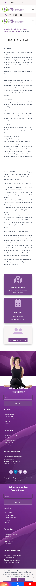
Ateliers (7, 421)
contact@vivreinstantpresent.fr (13, 456)
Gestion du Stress (10, 440)
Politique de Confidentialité (20, 478)
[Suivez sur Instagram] (20, 472)
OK (13, 579)
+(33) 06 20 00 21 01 (16, 2)
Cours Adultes (9, 414)
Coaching (8, 445)
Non (20, 579)
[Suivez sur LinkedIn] (16, 472)
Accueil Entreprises (11, 435)
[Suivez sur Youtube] (25, 472)
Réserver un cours (18, 340)
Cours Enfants (9, 416)
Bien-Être (8, 438)
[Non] (34, 577)
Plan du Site (18, 481)
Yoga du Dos (9, 442)
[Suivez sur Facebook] (11, 472)
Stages (7, 424)
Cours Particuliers (10, 419)
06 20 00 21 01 (9, 459)
